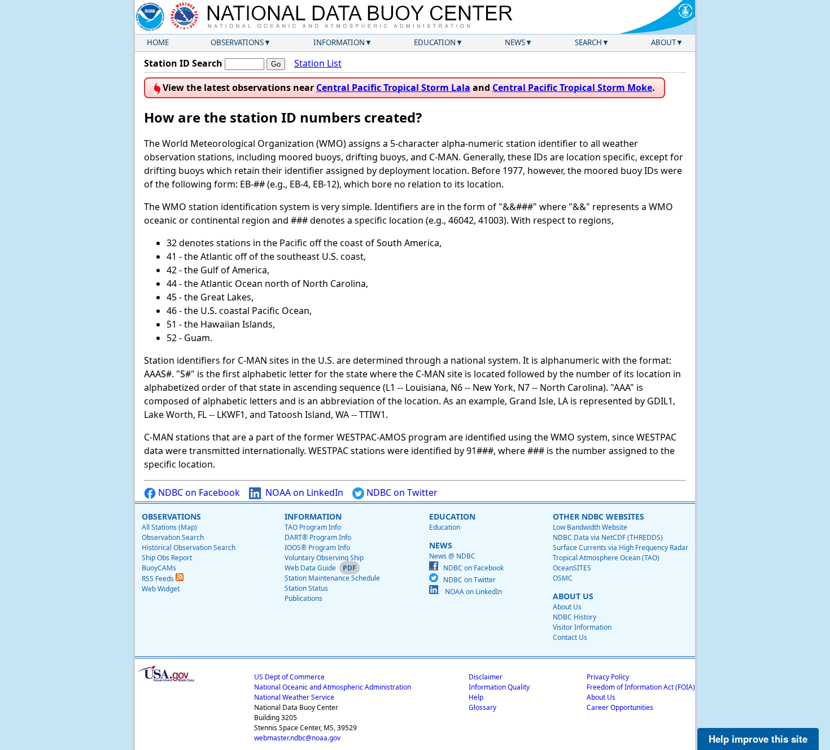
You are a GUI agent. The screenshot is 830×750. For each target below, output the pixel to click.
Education (435, 42)
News (515, 42)
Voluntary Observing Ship (324, 557)
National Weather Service (294, 697)
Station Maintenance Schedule (332, 578)
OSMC (563, 578)
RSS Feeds (159, 578)
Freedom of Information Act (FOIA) (641, 687)
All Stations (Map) (169, 527)
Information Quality (499, 687)
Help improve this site (758, 738)
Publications (303, 598)
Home (158, 42)
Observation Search (173, 537)
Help (476, 697)
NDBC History (574, 617)
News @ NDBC (452, 556)
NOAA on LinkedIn (303, 492)
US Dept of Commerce (289, 677)
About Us (567, 607)
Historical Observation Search (188, 547)
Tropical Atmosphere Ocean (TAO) (606, 557)
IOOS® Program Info (317, 547)
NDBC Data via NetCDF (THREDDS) (608, 537)
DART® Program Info (318, 537)
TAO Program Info (313, 527)
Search (588, 42)
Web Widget (161, 589)
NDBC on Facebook (198, 492)
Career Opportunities (620, 707)
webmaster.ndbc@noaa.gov (297, 738)
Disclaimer (486, 677)
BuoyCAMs (159, 568)
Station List (318, 63)
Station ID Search (183, 63)
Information (339, 42)
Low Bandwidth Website (590, 527)
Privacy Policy (608, 677)
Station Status (306, 588)
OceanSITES (572, 568)
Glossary (482, 707)
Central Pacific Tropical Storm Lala (393, 87)
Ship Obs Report (167, 557)
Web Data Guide (310, 568)
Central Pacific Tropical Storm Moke (572, 87)
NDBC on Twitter (401, 492)
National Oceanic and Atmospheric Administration (332, 687)
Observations (237, 42)
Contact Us (570, 637)
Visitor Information (582, 627)
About (663, 42)
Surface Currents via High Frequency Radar (620, 547)
